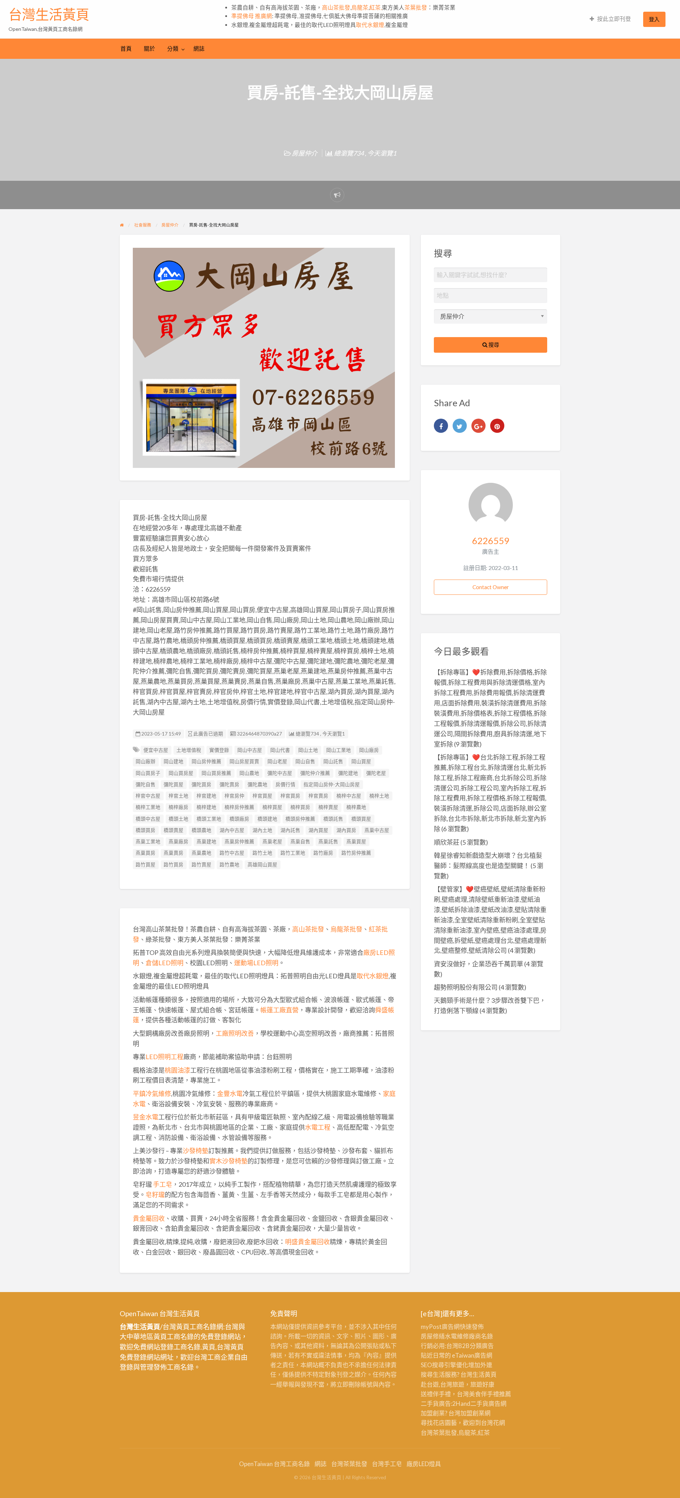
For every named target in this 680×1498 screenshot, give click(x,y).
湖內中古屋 (232, 830)
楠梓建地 (206, 807)
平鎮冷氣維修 (152, 1093)
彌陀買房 (201, 784)
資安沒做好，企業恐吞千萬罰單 (478, 964)
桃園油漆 (177, 1070)
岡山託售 (333, 761)
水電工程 (317, 1127)
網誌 (199, 48)
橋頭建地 (267, 819)
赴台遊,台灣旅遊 (442, 1384)
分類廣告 (482, 1345)
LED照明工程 (164, 1057)
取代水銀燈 (370, 25)
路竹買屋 (145, 864)
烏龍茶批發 (346, 929)
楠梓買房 (300, 807)
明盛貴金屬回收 (307, 1242)
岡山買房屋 (181, 773)
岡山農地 (249, 773)
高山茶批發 (336, 7)
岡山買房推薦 (216, 773)
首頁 (126, 48)
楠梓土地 (379, 796)
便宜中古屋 (155, 750)
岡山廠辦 (145, 761)
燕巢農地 (201, 853)
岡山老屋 (277, 761)
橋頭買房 (145, 830)
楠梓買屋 (272, 807)
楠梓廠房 (178, 807)
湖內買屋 (318, 830)
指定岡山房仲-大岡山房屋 (332, 784)
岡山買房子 (148, 773)
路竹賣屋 (201, 864)
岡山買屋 (361, 761)
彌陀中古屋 (279, 773)
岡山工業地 (338, 750)
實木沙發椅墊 (228, 1161)
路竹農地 (229, 864)
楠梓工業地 (148, 807)
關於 (149, 48)
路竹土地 (262, 853)
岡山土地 (308, 750)
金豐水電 (230, 1093)
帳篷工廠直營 (279, 1010)
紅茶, (375, 7)
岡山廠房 (369, 750)
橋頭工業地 (209, 819)
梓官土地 (178, 796)
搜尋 (493, 344)
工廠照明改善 (235, 1033)
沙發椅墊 (195, 1151)
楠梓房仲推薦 (239, 807)
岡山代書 (280, 750)
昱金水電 (145, 1117)
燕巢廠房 (178, 841)
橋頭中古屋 (148, 819)
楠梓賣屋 (328, 807)
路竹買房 (173, 864)
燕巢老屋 (272, 841)
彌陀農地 (257, 784)
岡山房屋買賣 (244, 761)
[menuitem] (610, 19)
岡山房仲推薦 (206, 761)
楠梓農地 (356, 807)
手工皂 (162, 1184)
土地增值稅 (188, 750)
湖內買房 (346, 830)
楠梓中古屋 (348, 796)
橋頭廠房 (239, 819)
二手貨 (479, 1403)
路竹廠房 (323, 853)
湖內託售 (290, 830)
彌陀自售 (145, 784)
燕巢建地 (206, 841)
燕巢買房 (145, 853)
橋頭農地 (201, 830)
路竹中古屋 (232, 853)
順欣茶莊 (446, 842)
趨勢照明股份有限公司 (466, 987)
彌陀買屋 (173, 784)
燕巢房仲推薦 (239, 841)
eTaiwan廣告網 (472, 1355)
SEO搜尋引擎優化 (444, 1365)
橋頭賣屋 (173, 830)
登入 (654, 19)
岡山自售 (305, 761)
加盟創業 (472, 1413)
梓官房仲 (234, 796)
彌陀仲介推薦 (315, 773)
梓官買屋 (262, 796)
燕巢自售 (300, 841)
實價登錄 (219, 750)
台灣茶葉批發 (439, 1432)
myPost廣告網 (440, 1326)
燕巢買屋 (356, 841)
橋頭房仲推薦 (300, 819)
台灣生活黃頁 (48, 14)
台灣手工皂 (387, 1464)
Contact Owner (490, 587)
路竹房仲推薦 (356, 853)
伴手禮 (490, 1394)
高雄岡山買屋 (262, 864)
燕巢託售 (328, 841)
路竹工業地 (292, 853)
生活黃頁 (484, 1374)
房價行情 (285, 784)
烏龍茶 (359, 7)
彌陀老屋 (376, 773)
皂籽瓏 (155, 1194)
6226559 (490, 540)
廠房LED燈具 (424, 1464)
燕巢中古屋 (376, 830)
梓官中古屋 (148, 796)
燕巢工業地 (148, 841)
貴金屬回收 (149, 1218)
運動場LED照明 (256, 963)
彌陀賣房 (229, 784)
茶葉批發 (415, 7)
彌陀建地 (348, 773)
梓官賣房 (318, 796)
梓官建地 (206, 796)
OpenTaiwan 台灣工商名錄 (274, 1464)
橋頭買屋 (361, 819)
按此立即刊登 (614, 19)
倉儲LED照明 (164, 963)
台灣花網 (493, 1422)
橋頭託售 (333, 819)
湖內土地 (262, 830)
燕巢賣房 (173, 853)
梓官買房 (290, 796)
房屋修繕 (433, 1336)
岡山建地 (173, 761)
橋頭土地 (178, 819)
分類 (172, 48)
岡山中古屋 (249, 750)
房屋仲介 (304, 153)
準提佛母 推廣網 (251, 16)
